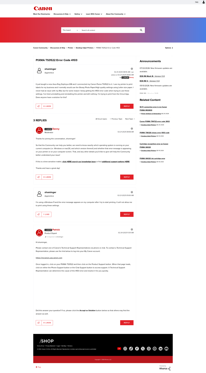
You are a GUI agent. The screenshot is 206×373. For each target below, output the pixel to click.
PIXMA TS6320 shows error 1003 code (154, 132)
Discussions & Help (61, 14)
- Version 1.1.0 (152, 76)
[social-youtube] (119, 349)
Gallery (77, 14)
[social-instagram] (125, 349)
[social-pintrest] (155, 349)
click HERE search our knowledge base (79, 161)
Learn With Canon (93, 14)
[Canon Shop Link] (45, 341)
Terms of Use (40, 346)
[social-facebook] (137, 349)
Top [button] (39, 367)
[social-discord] (166, 349)
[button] (39, 106)
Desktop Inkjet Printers (84, 48)
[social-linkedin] (160, 349)
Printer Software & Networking (151, 114)
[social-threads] (149, 349)
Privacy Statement (50, 346)
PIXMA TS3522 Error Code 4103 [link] (108, 48)
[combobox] (112, 30)
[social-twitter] (143, 349)
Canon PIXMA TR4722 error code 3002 (155, 121)
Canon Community (43, 8)
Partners (70, 346)
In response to (55, 237)
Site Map (64, 346)
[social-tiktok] (131, 349)
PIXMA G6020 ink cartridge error (152, 158)
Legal (58, 346)
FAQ (196, 2)
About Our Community (114, 14)
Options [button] (168, 48)
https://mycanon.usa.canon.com (49, 257)
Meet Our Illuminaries (41, 14)
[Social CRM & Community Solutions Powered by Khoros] (165, 368)
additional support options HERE (115, 161)
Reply (127, 106)
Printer (70, 48)
